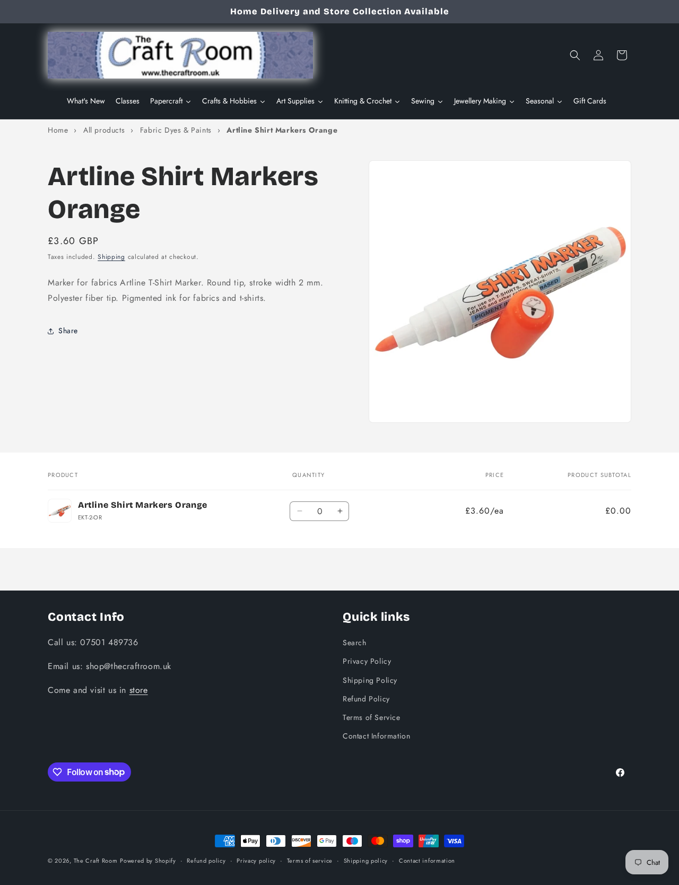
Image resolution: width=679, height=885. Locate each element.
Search (355, 642)
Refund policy (206, 860)
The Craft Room (96, 860)
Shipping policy (366, 860)
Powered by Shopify (148, 860)
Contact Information (376, 735)
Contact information (427, 860)
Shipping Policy (370, 679)
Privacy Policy (367, 661)
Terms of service (310, 860)
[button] (575, 55)
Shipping (111, 257)
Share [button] (68, 331)
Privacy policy (256, 860)
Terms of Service (372, 717)
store (138, 689)
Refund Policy (366, 698)
